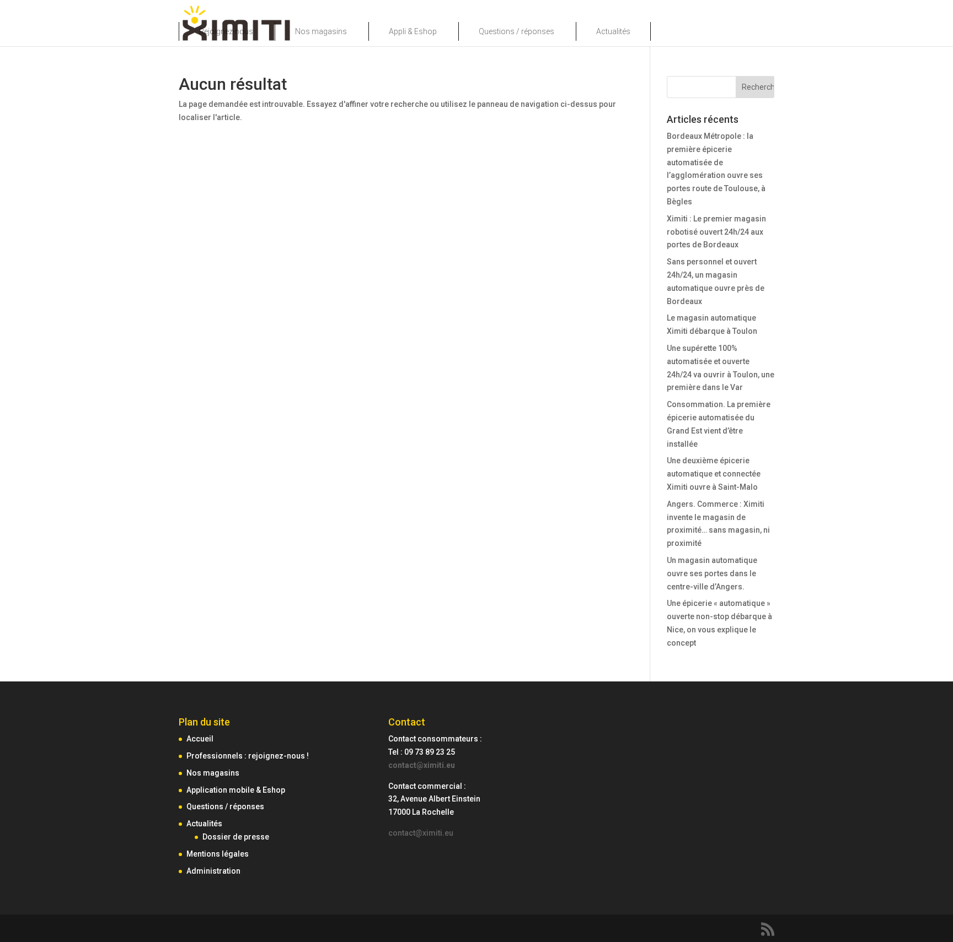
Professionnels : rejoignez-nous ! (247, 755)
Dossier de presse (235, 836)
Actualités (613, 31)
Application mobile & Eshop (235, 790)
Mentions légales (217, 853)
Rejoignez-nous (226, 31)
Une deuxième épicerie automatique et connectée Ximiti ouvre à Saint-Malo (714, 473)
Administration (213, 871)
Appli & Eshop (413, 31)
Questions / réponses (516, 31)
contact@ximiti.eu (421, 765)
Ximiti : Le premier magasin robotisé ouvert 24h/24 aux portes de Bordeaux (716, 232)
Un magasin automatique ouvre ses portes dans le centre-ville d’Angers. (712, 573)
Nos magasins (321, 31)
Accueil (199, 738)
